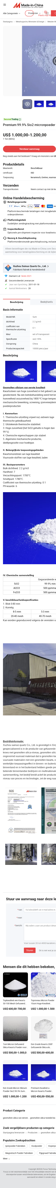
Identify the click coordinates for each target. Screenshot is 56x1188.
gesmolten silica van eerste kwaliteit (16, 1117)
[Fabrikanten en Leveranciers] (28, 5)
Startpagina (8, 21)
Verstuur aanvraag (29, 149)
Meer (5, 1158)
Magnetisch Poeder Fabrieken (19, 1153)
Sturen (29, 950)
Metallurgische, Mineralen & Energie (30, 21)
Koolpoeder (37, 1145)
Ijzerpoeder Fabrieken (15, 1145)
